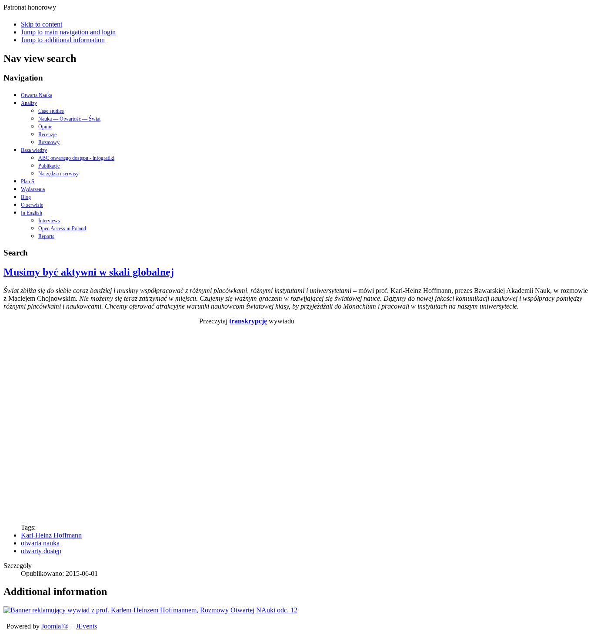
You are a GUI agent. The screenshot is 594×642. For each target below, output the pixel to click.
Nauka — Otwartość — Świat (69, 119)
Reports (46, 236)
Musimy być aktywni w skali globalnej (88, 272)
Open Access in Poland (62, 228)
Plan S (27, 181)
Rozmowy (49, 142)
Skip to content (41, 24)
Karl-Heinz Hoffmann (51, 535)
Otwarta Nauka (36, 95)
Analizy (29, 103)
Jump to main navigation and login (68, 32)
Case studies (51, 111)
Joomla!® (54, 626)
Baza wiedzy (34, 150)
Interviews (49, 221)
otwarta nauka (40, 543)
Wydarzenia (33, 189)
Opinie (45, 127)
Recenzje (47, 134)
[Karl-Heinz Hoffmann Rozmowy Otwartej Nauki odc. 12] (150, 610)
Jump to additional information (63, 40)
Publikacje (49, 166)
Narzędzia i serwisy (58, 174)
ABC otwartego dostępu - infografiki (76, 158)
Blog (26, 197)
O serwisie (32, 205)
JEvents (86, 626)
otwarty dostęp (41, 551)
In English (31, 213)
